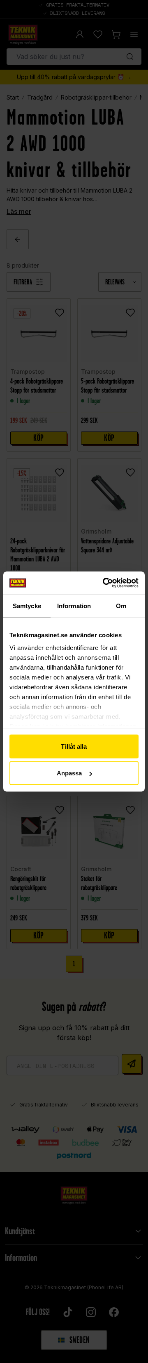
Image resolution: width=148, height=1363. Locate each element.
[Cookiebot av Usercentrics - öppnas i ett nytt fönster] (104, 583)
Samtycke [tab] (27, 605)
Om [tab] (121, 605)
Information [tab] (74, 605)
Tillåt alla (74, 746)
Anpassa (69, 773)
